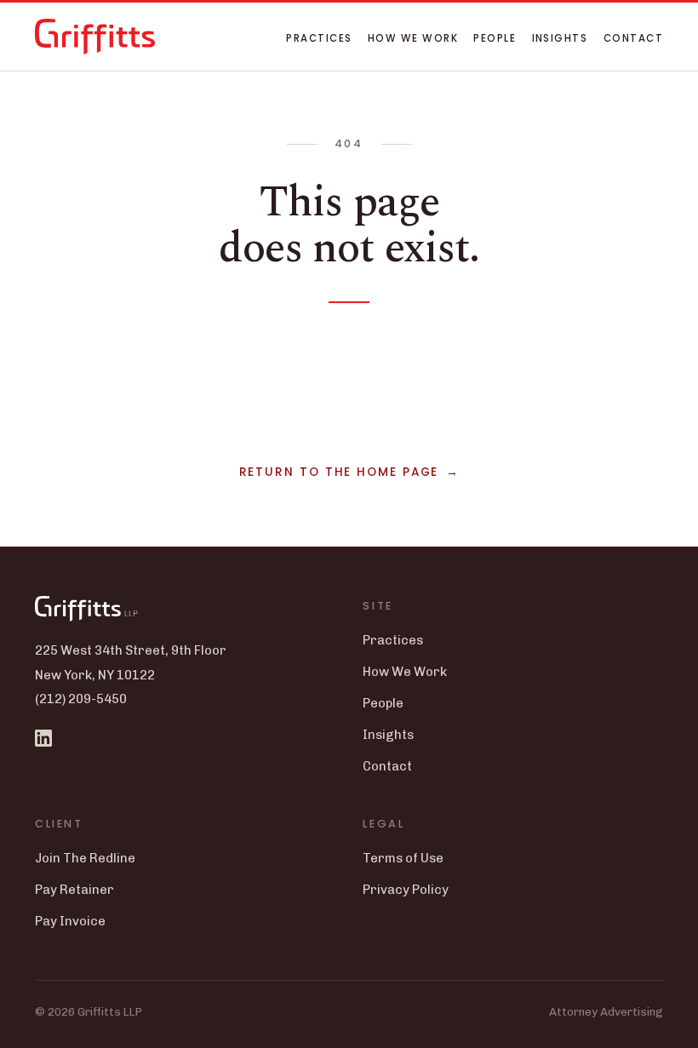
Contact (633, 38)
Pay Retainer (74, 889)
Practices (319, 38)
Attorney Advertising (606, 1011)
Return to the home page (339, 472)
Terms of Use (403, 858)
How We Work (413, 38)
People (494, 38)
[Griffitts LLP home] (95, 36)
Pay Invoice (70, 921)
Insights (560, 38)
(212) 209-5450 (81, 699)
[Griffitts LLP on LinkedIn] (43, 738)
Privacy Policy (406, 889)
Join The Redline (85, 858)
